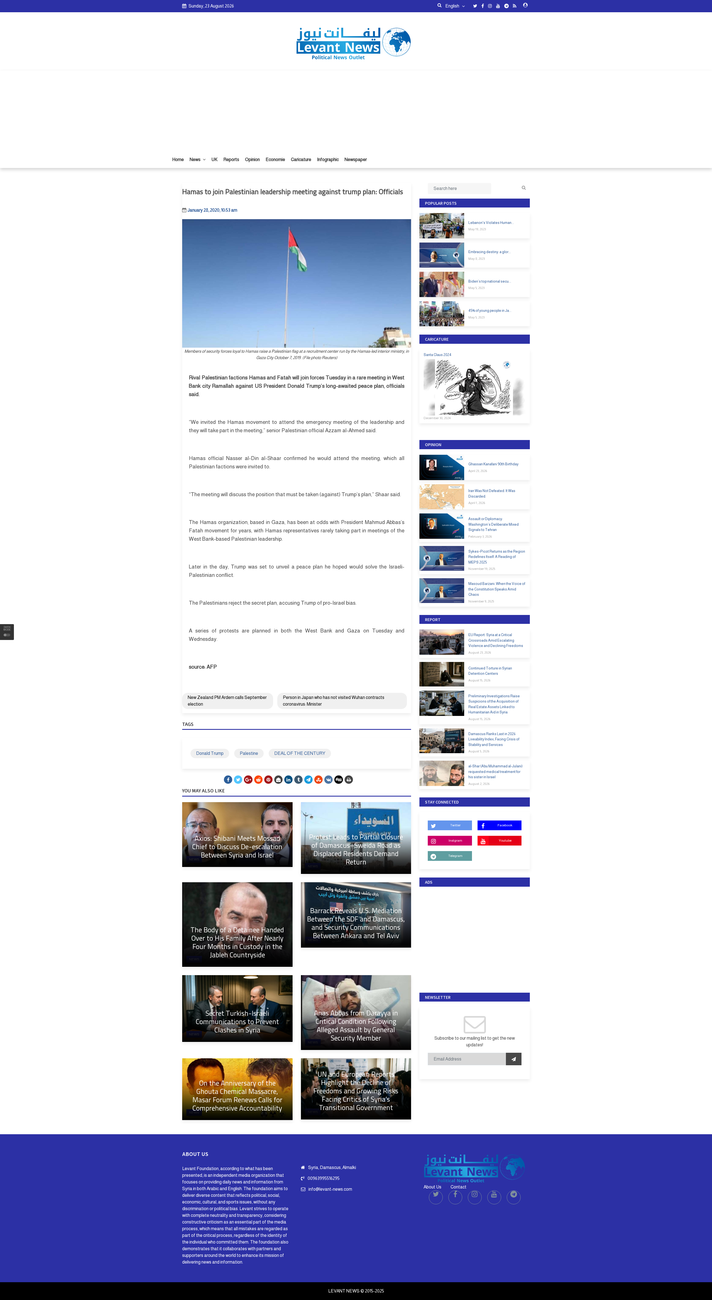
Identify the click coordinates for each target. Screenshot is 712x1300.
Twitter (455, 825)
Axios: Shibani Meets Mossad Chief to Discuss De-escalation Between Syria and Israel (237, 846)
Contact (458, 1187)
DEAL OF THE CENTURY (299, 753)
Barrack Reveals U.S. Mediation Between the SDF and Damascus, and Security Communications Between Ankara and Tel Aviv (356, 923)
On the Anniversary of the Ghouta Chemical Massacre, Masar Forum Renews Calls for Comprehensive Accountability (237, 1095)
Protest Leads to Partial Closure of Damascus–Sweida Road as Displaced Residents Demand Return (356, 849)
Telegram (455, 856)
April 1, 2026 (476, 503)
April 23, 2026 (477, 471)
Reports (231, 159)
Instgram (455, 840)
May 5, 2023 (476, 288)
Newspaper (356, 159)
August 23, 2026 (479, 652)
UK (214, 159)
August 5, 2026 (478, 751)
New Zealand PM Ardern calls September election (227, 700)
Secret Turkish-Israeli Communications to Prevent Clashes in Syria (237, 1021)
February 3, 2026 (480, 536)
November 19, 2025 (481, 569)
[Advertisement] (356, 110)
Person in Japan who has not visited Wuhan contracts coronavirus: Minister (333, 700)
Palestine (249, 753)
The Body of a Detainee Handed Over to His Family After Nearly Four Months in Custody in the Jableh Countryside (237, 942)
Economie (275, 159)
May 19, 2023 (477, 229)
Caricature (301, 159)
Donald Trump (210, 753)
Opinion (252, 159)
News (195, 159)
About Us (432, 1187)
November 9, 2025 (481, 601)
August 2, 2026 (479, 784)
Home (178, 159)
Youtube (505, 840)
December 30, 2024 (437, 418)
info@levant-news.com (330, 1189)
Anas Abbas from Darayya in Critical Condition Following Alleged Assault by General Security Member (356, 1025)
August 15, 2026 (479, 680)
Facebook (505, 825)
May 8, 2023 (476, 259)
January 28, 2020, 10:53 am (212, 210)
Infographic (328, 159)
